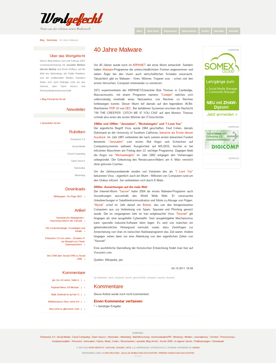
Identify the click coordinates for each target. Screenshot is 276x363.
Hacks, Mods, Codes (108, 341)
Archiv (205, 31)
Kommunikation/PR (161, 337)
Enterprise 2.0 (47, 337)
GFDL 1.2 (130, 348)
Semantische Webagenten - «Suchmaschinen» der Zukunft (67, 219)
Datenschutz (189, 31)
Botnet (147, 205)
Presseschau (227, 337)
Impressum (170, 31)
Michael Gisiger (115, 348)
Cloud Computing (81, 337)
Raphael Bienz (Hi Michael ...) (66, 287)
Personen (77, 341)
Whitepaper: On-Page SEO (68, 196)
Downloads (218, 341)
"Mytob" (99, 205)
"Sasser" (124, 191)
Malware (108, 69)
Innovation (89, 341)
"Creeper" (167, 94)
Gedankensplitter (61, 341)
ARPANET (139, 65)
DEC (128, 108)
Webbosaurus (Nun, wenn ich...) (65, 301)
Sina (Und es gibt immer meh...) (65, 309)
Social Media (63, 337)
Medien (188, 337)
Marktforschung (141, 337)
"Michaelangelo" (125, 155)
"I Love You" (184, 171)
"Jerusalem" (116, 141)
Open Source (99, 337)
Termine (214, 337)
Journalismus (201, 337)
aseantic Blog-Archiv (147, 341)
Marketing (126, 337)
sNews (196, 348)
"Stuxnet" (182, 213)
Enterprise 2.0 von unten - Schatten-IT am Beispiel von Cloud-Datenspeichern (65, 241)
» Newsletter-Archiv (50, 123)
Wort (69, 18)
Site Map (219, 31)
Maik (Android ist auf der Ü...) (66, 294)
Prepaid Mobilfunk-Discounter (176, 353)
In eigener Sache (183, 341)
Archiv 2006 (166, 341)
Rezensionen (128, 341)
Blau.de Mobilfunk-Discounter (139, 353)
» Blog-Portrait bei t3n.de (53, 99)
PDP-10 (114, 108)
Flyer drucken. (111, 353)
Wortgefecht (97, 348)
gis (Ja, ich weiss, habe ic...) (67, 280)
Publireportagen (202, 341)
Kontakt (233, 31)
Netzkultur (52, 40)
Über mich (153, 31)
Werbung (178, 337)
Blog (139, 31)
